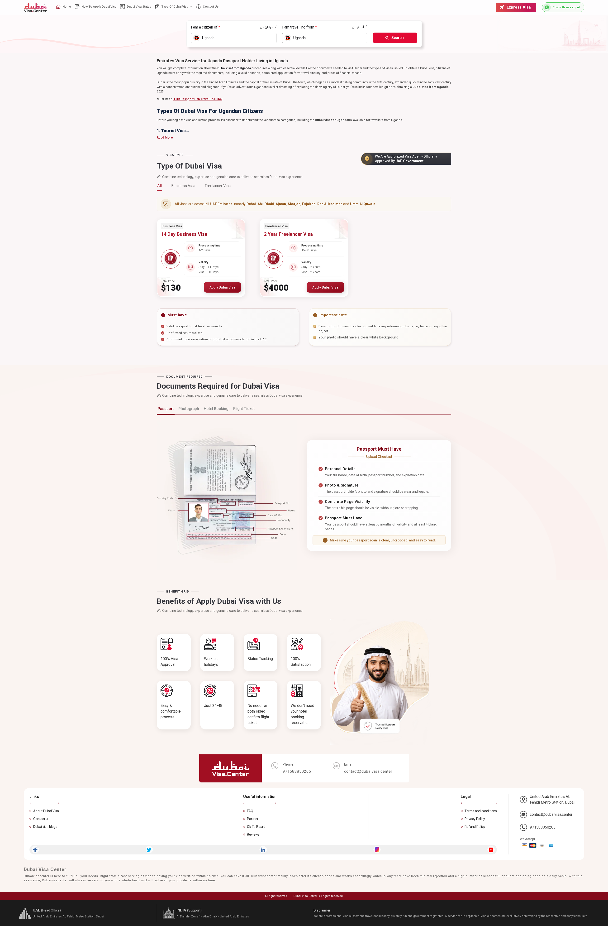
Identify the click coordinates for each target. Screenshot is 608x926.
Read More (165, 137)
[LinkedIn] (263, 850)
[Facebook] (35, 850)
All (159, 185)
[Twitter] (149, 850)
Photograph (188, 408)
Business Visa (183, 185)
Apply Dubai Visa (222, 287)
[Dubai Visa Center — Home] (35, 7)
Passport (166, 408)
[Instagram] (377, 850)
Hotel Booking (216, 408)
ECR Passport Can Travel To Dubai (197, 99)
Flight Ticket (244, 408)
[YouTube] (491, 850)
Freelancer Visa (218, 185)
